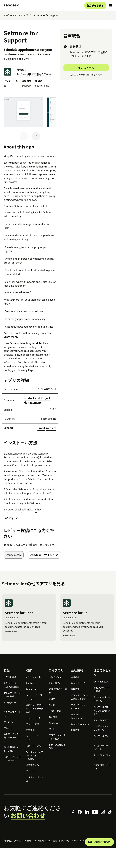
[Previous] (24, 136)
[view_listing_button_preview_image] (23, 112)
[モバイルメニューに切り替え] (110, 5)
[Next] (36, 136)
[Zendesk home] (11, 5)
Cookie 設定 (51, 840)
